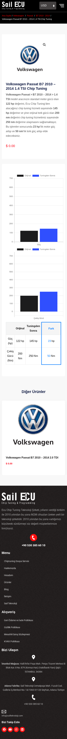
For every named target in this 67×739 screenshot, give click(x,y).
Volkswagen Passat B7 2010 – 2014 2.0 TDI (32, 457)
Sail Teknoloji (10, 603)
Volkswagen (18, 16)
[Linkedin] (22, 729)
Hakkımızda (10, 568)
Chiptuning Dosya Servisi (16, 561)
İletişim (7, 596)
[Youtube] (10, 729)
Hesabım (8, 575)
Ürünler (7, 582)
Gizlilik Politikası (12, 627)
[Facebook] (4, 729)
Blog (6, 589)
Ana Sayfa (6, 16)
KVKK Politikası (12, 641)
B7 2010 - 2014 (43, 16)
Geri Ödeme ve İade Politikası (18, 620)
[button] (44, 45)
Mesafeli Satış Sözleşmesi (17, 634)
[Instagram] (16, 729)
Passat (30, 16)
